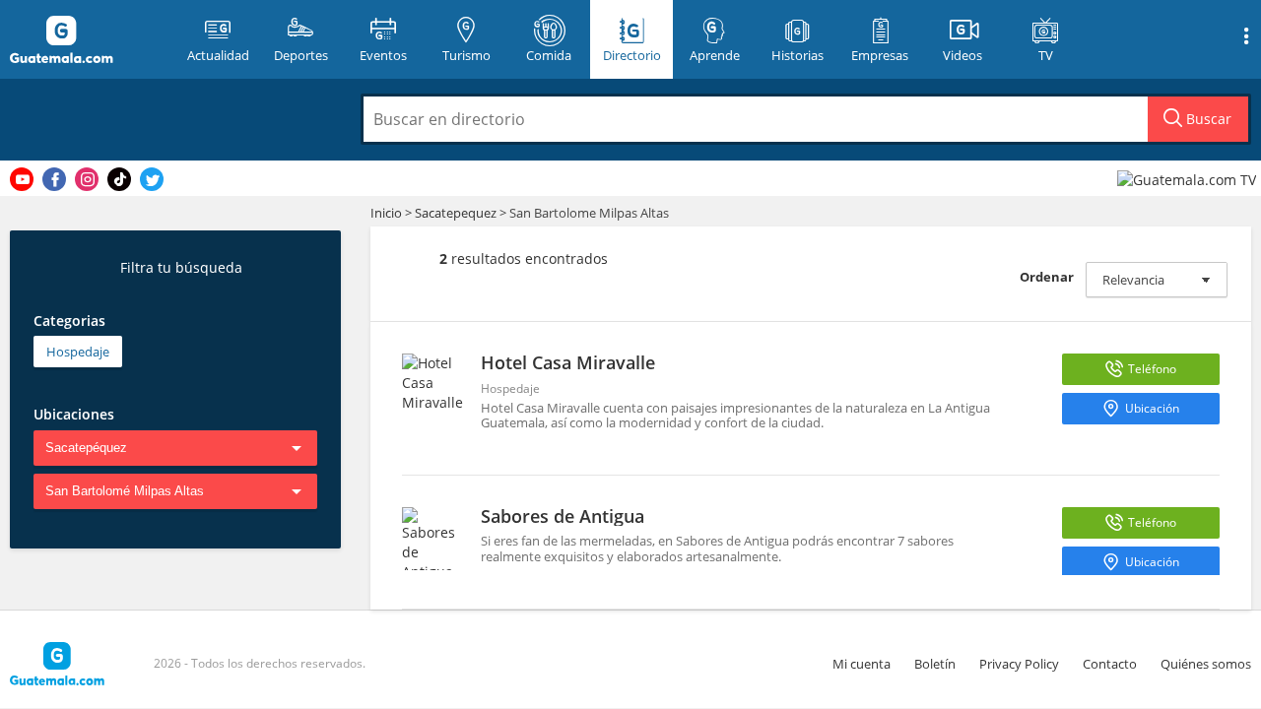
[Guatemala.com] (86, 39)
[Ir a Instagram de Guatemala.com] (87, 179)
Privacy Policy (1019, 664)
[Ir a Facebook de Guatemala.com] (54, 179)
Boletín (935, 664)
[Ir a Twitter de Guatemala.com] (152, 179)
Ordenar (1047, 277)
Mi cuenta (861, 664)
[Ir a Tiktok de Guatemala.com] (119, 179)
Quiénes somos (1206, 664)
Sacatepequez (456, 213)
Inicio (386, 213)
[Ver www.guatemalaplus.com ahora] (1189, 178)
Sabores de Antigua (562, 516)
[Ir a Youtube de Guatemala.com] (21, 179)
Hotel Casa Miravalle (568, 362)
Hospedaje (77, 351)
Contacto (1110, 664)
